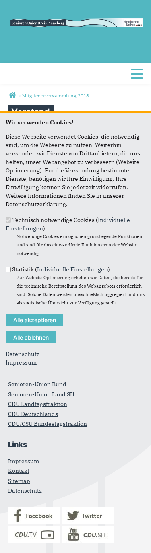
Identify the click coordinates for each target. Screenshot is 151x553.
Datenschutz (22, 354)
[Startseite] (12, 95)
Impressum (21, 362)
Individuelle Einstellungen (72, 269)
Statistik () (61, 269)
